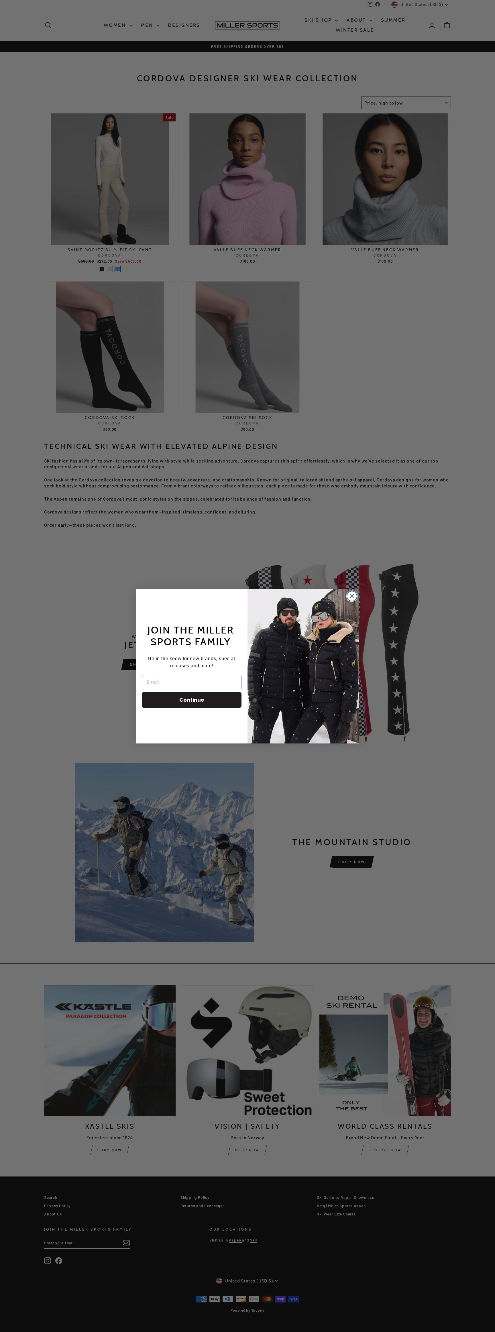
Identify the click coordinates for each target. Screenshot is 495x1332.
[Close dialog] (352, 596)
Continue (191, 699)
